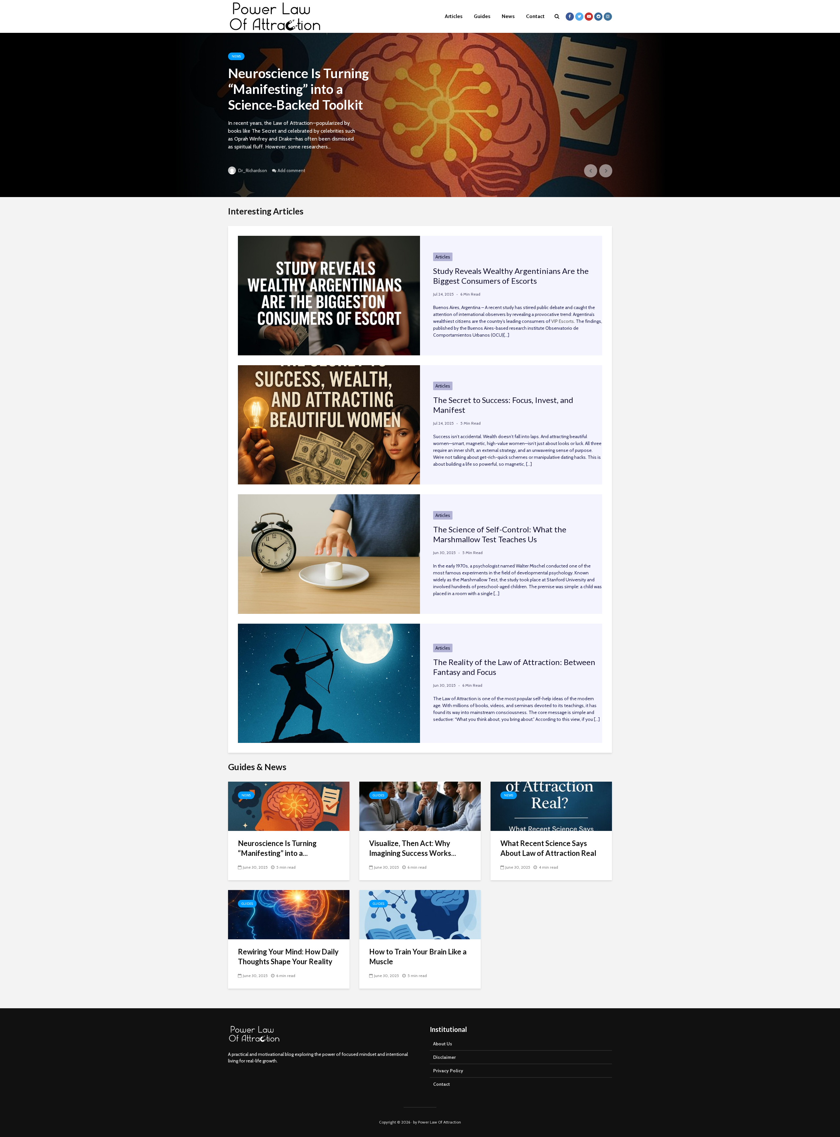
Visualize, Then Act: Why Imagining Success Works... (412, 848)
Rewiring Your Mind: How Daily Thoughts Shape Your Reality (288, 956)
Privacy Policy (448, 1071)
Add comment (291, 170)
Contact (535, 16)
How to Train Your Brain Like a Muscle (418, 956)
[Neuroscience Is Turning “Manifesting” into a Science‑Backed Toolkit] (420, 115)
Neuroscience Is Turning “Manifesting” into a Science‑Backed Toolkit (298, 89)
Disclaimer (444, 1057)
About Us (442, 1044)
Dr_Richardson (252, 170)
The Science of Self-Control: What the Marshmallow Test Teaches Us (499, 534)
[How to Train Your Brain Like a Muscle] (420, 914)
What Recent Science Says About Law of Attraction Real (548, 848)
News (508, 16)
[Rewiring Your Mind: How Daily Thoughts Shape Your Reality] (288, 914)
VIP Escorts (562, 321)
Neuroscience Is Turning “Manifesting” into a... (277, 848)
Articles (454, 16)
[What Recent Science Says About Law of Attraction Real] (551, 806)
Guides (482, 16)
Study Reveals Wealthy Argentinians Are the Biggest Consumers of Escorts (511, 275)
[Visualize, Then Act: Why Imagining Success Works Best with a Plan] (420, 806)
